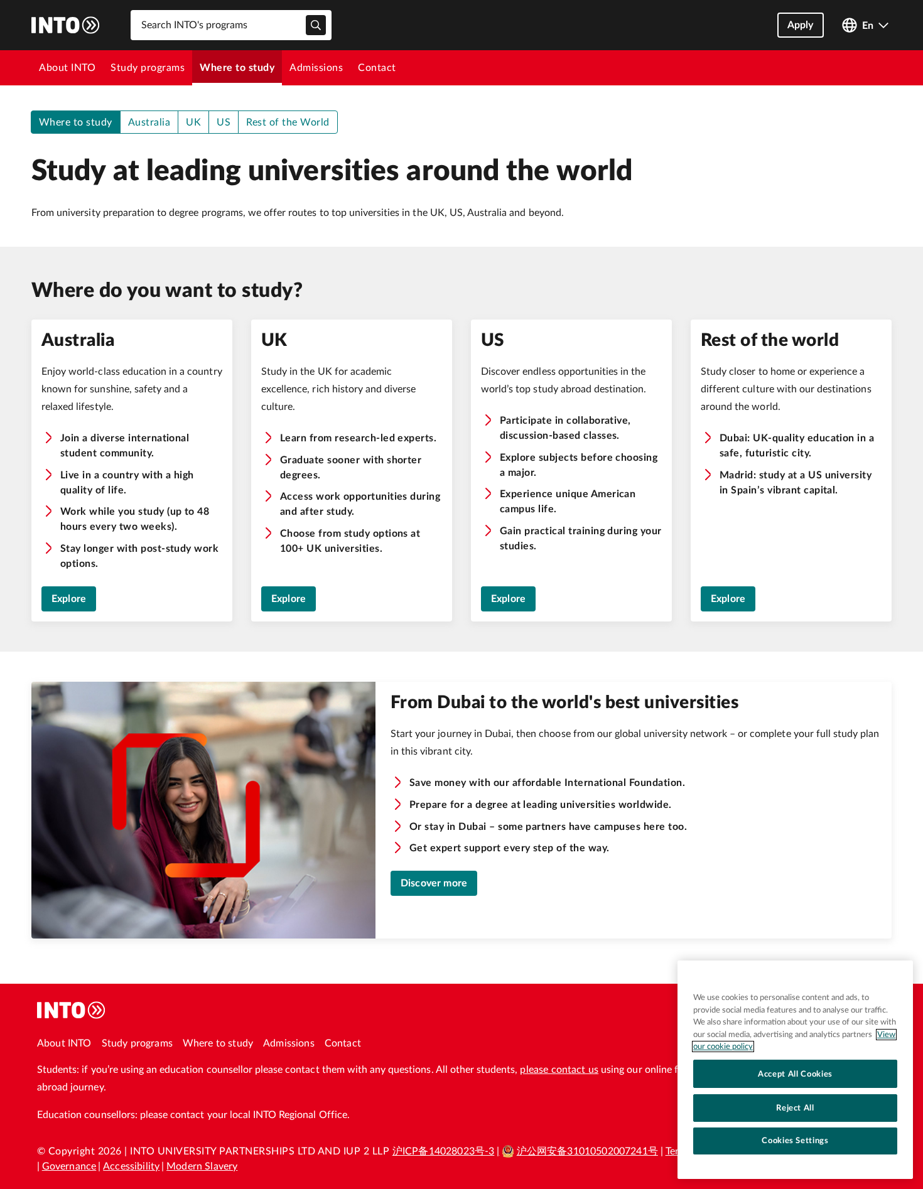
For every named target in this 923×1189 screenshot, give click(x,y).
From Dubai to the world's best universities (564, 702)
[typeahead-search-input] (316, 25)
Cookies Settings (795, 1140)
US (223, 122)
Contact (377, 68)
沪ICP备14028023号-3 (443, 1151)
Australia (149, 122)
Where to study (237, 68)
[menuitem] (67, 67)
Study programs (148, 68)
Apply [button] (800, 25)
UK (193, 122)
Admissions (316, 68)
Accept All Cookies (795, 1073)
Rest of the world (770, 340)
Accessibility (131, 1166)
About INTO (67, 68)
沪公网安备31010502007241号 (587, 1151)
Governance (69, 1166)
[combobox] (231, 25)
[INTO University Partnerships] (71, 1010)
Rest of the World (287, 122)
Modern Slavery (201, 1166)
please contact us (559, 1070)
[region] (795, 1069)
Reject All (795, 1107)
